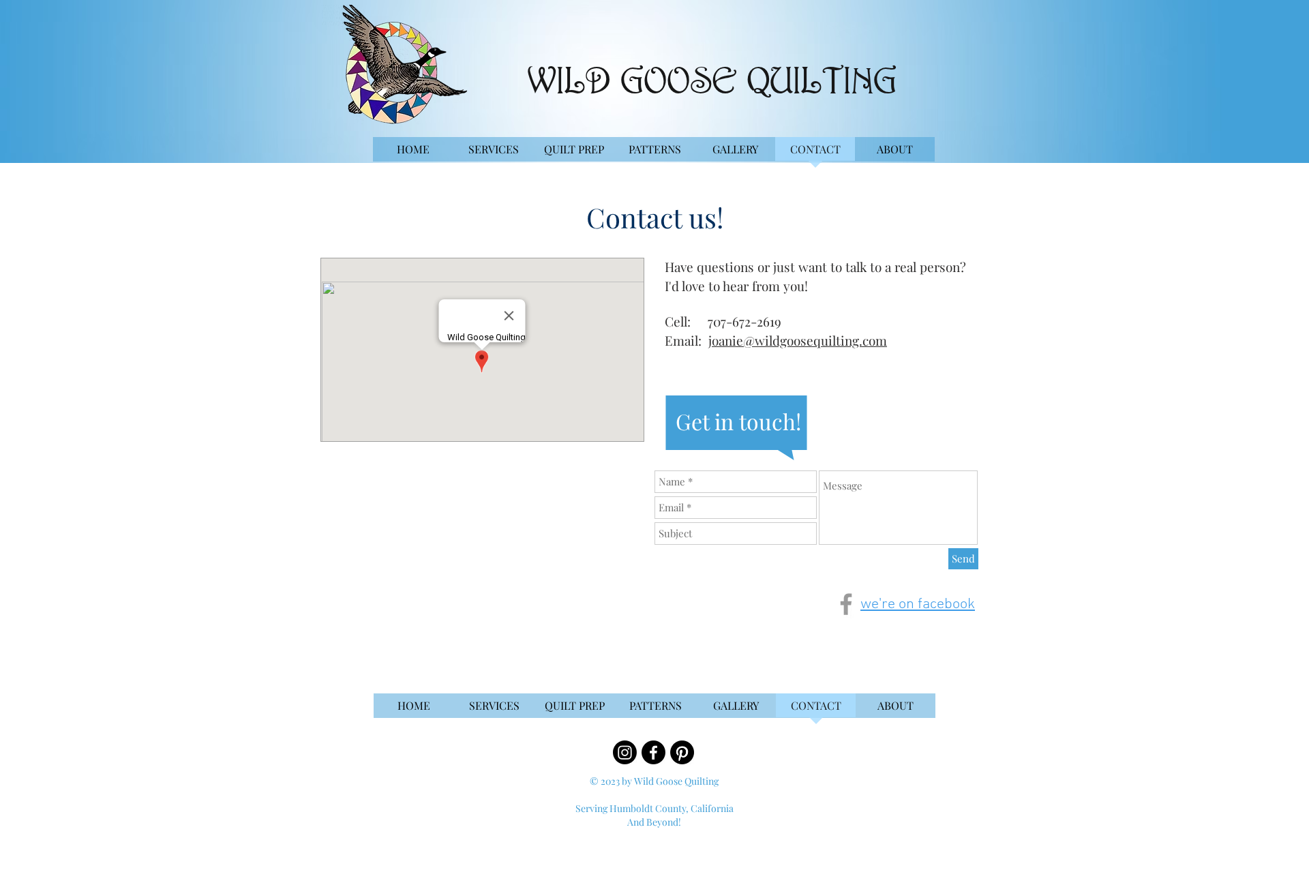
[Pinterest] (682, 752)
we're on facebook (917, 604)
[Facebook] (653, 752)
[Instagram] (625, 752)
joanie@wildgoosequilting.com (797, 340)
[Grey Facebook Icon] (846, 604)
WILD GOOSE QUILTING (712, 83)
